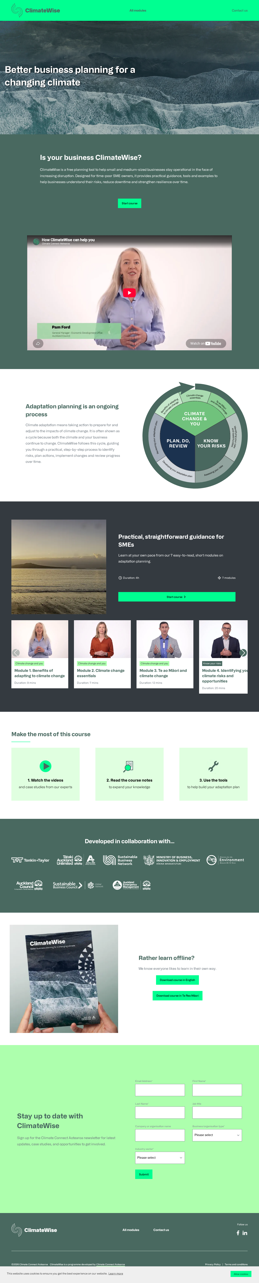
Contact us (240, 10)
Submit (144, 1174)
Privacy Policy (213, 1264)
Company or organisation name (153, 1126)
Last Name (141, 1103)
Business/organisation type (208, 1126)
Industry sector (144, 1149)
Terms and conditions (236, 1264)
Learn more (115, 1273)
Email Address (143, 1081)
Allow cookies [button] (241, 1274)
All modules (138, 10)
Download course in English (177, 979)
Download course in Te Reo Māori (177, 995)
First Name (198, 1081)
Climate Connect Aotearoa (110, 1264)
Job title (196, 1103)
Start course (129, 203)
